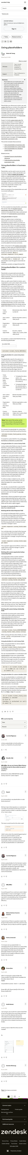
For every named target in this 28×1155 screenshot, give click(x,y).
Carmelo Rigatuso (11, 736)
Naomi (8, 792)
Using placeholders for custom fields (14, 147)
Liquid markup (5, 655)
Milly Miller (9, 884)
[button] (12, 1105)
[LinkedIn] (11, 41)
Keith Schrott (10, 1004)
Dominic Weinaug (11, 1065)
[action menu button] (25, 735)
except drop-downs (6, 304)
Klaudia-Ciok (9, 758)
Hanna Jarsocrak (11, 937)
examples (3, 484)
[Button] (2, 712)
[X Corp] (8, 41)
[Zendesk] (14, 1131)
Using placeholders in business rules (14, 145)
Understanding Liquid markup (17, 213)
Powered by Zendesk (16, 1150)
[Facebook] (5, 41)
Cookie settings (5, 1143)
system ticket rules (16, 120)
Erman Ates (9, 968)
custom (3, 107)
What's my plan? (23, 61)
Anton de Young (10, 53)
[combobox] (14, 722)
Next (19, 1096)
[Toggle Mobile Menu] (25, 2)
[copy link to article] (2, 41)
